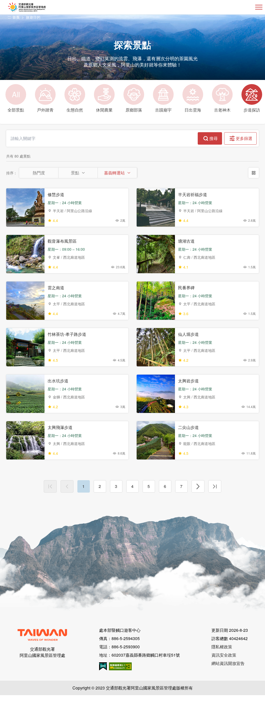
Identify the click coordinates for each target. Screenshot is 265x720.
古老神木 (222, 110)
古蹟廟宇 (163, 110)
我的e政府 (103, 666)
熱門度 (39, 173)
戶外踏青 (45, 110)
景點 (75, 173)
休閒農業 (104, 110)
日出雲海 (193, 110)
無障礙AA (120, 666)
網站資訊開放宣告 (228, 663)
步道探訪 (252, 110)
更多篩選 (244, 138)
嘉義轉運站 (114, 173)
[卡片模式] (253, 173)
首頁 (16, 17)
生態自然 (75, 110)
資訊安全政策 (223, 655)
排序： (11, 172)
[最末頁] (214, 486)
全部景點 (16, 101)
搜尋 (213, 138)
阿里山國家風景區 (35, 7)
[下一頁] (198, 486)
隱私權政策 (221, 647)
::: (9, 17)
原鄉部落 (134, 110)
